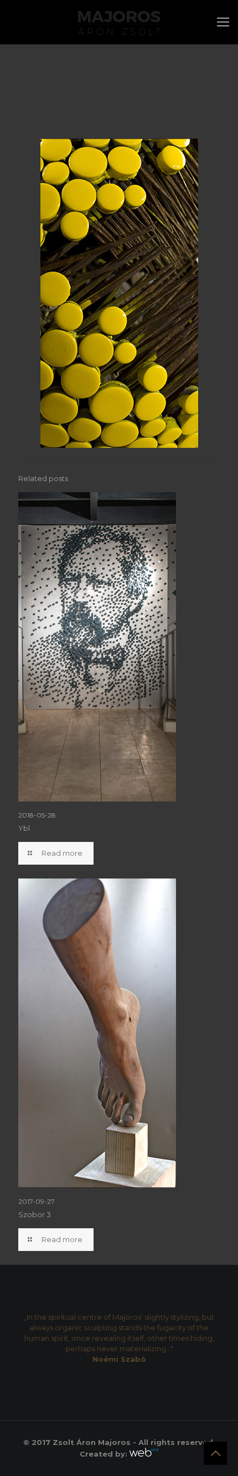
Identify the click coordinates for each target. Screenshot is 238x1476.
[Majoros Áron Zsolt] (119, 22)
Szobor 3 (34, 1214)
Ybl (24, 828)
